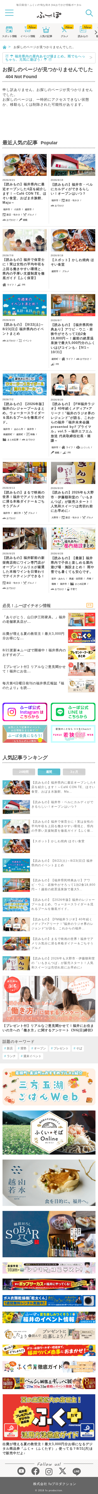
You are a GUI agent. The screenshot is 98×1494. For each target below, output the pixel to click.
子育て (73, 589)
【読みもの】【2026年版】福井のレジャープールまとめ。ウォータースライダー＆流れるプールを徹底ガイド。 (24, 413)
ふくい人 (85, 447)
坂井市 (30, 429)
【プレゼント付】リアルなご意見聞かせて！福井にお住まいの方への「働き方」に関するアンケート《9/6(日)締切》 (49, 1028)
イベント (27, 36)
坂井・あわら (58, 578)
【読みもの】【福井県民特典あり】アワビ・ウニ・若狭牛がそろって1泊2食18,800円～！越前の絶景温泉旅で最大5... (63, 885)
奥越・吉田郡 (76, 578)
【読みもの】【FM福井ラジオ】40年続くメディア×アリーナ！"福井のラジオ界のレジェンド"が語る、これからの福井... (62, 924)
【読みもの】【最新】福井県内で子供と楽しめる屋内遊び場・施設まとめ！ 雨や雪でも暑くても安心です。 (72, 565)
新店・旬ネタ (13, 214)
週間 (49, 772)
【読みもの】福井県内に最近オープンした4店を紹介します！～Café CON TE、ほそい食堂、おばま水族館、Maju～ (25, 193)
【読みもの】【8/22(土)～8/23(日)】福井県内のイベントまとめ (23, 329)
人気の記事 (46, 36)
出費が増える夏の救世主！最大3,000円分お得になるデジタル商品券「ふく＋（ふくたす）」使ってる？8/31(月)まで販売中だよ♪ (48, 1448)
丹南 (89, 578)
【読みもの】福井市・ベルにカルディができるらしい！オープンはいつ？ (72, 189)
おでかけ (11, 220)
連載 (25, 220)
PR (23, 285)
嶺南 (54, 584)
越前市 (28, 209)
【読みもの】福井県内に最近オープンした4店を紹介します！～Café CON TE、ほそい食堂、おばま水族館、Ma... (63, 787)
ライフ (10, 285)
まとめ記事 (13, 439)
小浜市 (17, 209)
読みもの (83, 36)
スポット (9, 36)
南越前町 (7, 434)
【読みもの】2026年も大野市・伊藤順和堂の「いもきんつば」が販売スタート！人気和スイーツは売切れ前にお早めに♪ (72, 501)
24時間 (24, 772)
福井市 (6, 209)
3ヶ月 (74, 772)
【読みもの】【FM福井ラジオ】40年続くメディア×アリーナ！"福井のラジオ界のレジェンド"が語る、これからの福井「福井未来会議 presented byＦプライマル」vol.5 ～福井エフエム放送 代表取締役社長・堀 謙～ (73, 422)
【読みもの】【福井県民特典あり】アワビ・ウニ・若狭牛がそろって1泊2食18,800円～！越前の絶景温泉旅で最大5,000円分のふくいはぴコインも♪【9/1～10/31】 (73, 338)
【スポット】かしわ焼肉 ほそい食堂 (72, 262)
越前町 (55, 359)
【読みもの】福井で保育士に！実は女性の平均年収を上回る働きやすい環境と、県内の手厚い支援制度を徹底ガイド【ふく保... (62, 826)
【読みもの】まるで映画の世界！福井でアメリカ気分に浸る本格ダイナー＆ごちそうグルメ (24, 499)
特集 (32, 434)
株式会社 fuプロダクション (54, 1484)
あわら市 (18, 429)
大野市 (55, 517)
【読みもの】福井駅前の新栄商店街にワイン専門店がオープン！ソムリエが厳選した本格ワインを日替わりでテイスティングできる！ (24, 567)
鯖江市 (17, 513)
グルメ (64, 36)
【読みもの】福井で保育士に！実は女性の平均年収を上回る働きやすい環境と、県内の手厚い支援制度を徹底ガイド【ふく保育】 (24, 269)
